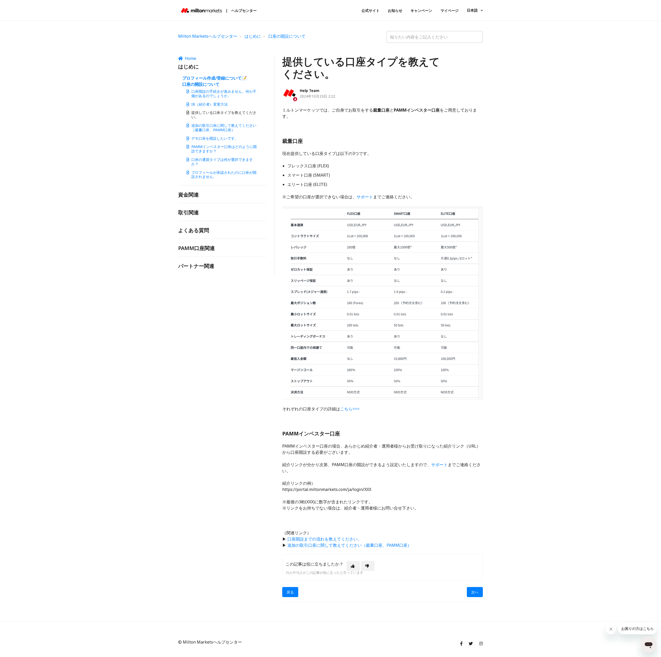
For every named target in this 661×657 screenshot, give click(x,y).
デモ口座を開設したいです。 (214, 138)
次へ (474, 592)
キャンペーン (421, 10)
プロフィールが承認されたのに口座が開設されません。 (223, 174)
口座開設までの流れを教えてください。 (324, 539)
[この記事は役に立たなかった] (367, 566)
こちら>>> (349, 409)
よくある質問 (193, 230)
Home (190, 58)
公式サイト (370, 10)
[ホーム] (201, 10)
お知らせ (395, 10)
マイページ (449, 10)
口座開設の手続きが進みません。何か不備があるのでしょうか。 (223, 93)
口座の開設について (286, 36)
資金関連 (188, 194)
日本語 (473, 10)
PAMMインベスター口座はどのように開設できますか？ (224, 148)
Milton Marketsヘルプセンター (207, 36)
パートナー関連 (196, 265)
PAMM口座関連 (196, 248)
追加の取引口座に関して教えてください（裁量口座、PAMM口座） (223, 127)
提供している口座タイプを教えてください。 (223, 114)
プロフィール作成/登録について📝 (214, 78)
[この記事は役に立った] (353, 566)
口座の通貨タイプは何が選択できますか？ (222, 161)
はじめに (253, 36)
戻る (290, 592)
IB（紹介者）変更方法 (209, 104)
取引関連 (188, 212)
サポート (365, 197)
